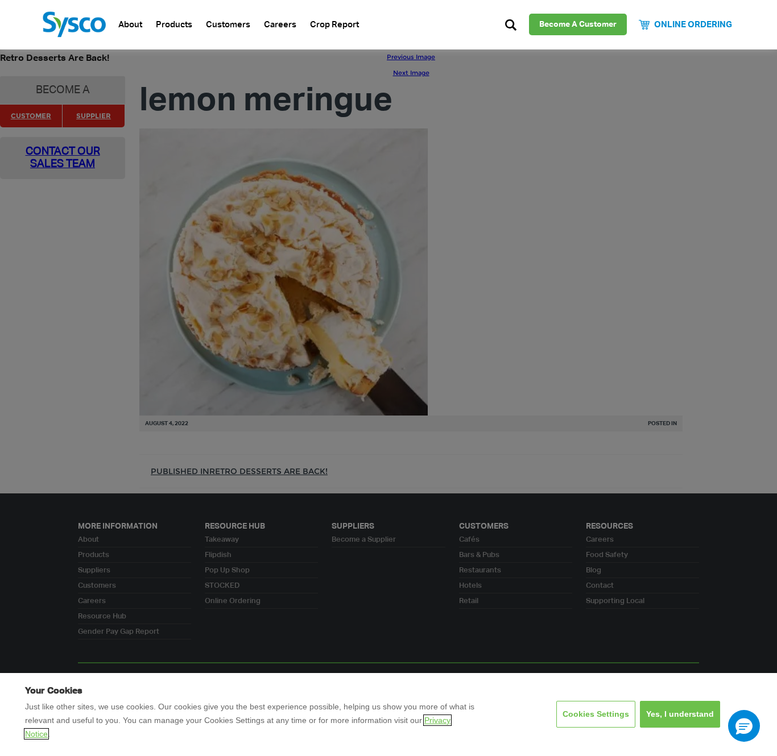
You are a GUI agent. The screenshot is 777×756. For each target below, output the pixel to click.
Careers (280, 24)
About (130, 24)
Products (174, 24)
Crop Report (334, 24)
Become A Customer (578, 24)
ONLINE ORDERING (693, 24)
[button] (744, 726)
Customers (228, 24)
